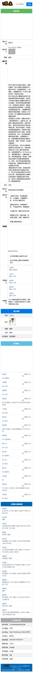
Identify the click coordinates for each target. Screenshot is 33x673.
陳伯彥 (11, 287)
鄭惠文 (4, 532)
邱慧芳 (4, 524)
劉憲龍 (4, 508)
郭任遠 (4, 547)
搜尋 (29, 4)
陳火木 (4, 443)
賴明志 (4, 610)
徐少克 (4, 460)
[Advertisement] (16, 26)
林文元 (11, 274)
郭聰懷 (4, 390)
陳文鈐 (4, 417)
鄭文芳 (4, 468)
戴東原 (4, 595)
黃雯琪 (4, 603)
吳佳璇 (11, 267)
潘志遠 (4, 484)
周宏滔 (4, 539)
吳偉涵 (11, 293)
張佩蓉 (4, 425)
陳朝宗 (4, 588)
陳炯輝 (4, 580)
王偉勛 (4, 409)
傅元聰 (4, 517)
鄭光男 (4, 452)
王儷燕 (4, 562)
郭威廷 (4, 398)
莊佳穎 (4, 476)
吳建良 (11, 315)
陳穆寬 (4, 435)
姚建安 (11, 280)
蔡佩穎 (10, 299)
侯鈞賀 (4, 494)
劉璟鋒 (4, 556)
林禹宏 (4, 374)
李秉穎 (4, 382)
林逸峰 (4, 571)
